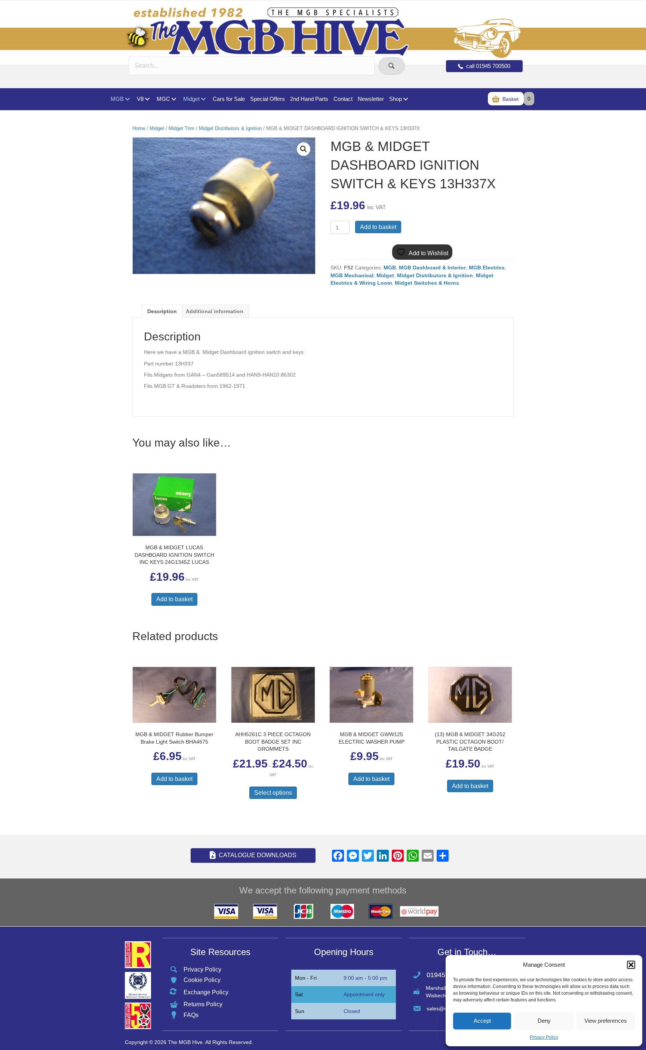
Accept (482, 1020)
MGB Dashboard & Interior (432, 268)
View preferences (605, 1020)
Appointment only (364, 994)
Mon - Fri (306, 978)
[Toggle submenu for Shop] (405, 99)
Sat (299, 994)
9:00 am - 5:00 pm (365, 978)
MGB (390, 268)
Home (138, 128)
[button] (631, 965)
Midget (157, 128)
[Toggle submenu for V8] (147, 99)
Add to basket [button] (174, 599)
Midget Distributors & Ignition (230, 128)
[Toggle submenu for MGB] (127, 99)
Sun (299, 1011)
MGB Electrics (487, 268)
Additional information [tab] (214, 311)
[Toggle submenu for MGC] (174, 99)
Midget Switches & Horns (427, 283)
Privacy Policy (544, 1037)
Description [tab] (162, 311)
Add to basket (378, 227)
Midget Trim (181, 128)
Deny (544, 1020)
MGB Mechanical (351, 275)
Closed (352, 1011)
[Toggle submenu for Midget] (203, 99)
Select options (273, 793)
